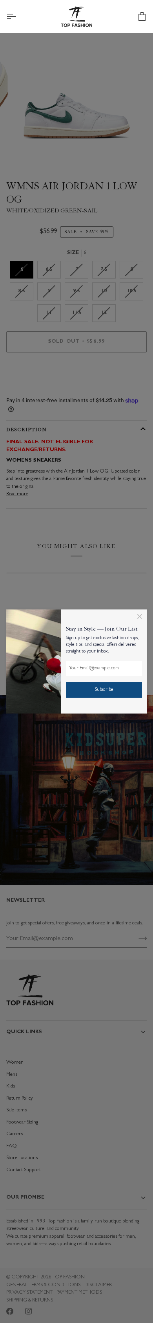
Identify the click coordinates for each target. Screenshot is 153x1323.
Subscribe (104, 690)
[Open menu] (18, 16)
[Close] (140, 616)
